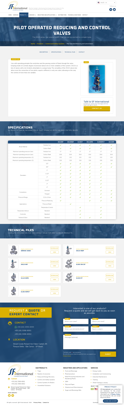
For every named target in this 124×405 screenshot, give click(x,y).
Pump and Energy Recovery (45, 377)
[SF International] (17, 5)
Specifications (56, 52)
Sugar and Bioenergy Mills (73, 390)
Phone (67, 326)
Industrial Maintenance (100, 377)
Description (44, 52)
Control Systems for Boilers (45, 383)
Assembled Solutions (44, 385)
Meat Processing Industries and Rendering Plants (74, 378)
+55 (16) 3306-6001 (23, 330)
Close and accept (110, 401)
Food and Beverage (71, 371)
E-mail (95, 319)
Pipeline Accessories (43, 374)
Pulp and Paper (69, 384)
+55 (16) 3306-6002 (23, 334)
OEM (66, 381)
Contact (82, 52)
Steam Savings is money (100, 383)
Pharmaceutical (70, 374)
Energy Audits (97, 371)
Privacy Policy (67, 356)
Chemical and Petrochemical (74, 387)
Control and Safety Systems (46, 380)
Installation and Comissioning (102, 374)
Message (68, 335)
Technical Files (70, 52)
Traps (39, 371)
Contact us (97, 108)
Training (95, 380)
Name (66, 319)
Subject (95, 326)
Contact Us (46, 402)
